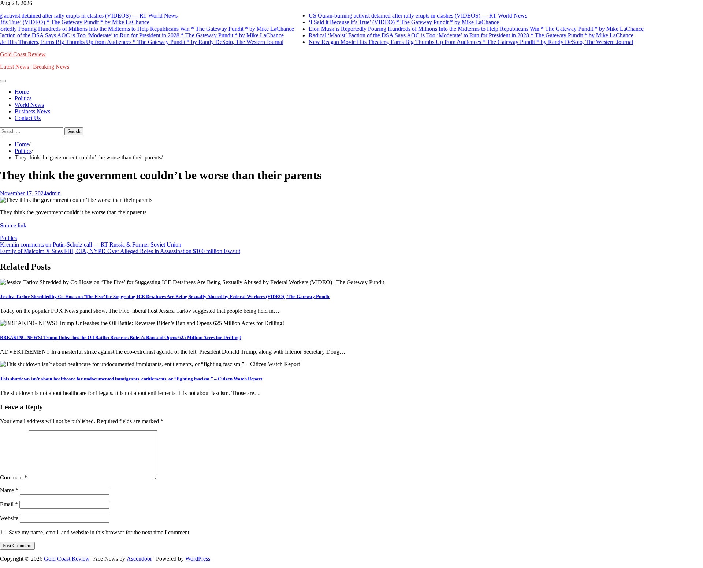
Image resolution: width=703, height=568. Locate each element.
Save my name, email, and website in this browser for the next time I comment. (100, 532)
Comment (13, 477)
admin (54, 193)
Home (22, 92)
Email (9, 504)
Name (9, 490)
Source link (13, 225)
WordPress (197, 559)
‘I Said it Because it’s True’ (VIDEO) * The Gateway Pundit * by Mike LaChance (401, 22)
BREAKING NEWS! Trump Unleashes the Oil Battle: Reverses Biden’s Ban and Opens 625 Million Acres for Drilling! (120, 337)
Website (9, 518)
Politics (23, 98)
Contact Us (28, 118)
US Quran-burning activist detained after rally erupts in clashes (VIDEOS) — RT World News (415, 15)
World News (29, 105)
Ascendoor (139, 559)
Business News (32, 111)
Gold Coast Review (23, 54)
